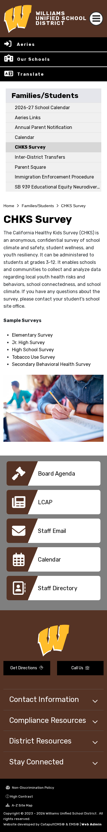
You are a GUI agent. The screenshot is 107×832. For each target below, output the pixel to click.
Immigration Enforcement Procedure (54, 177)
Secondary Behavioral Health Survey (51, 364)
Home (8, 205)
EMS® (74, 824)
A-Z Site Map (22, 805)
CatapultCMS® (53, 824)
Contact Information (44, 699)
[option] (53, 475)
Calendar (24, 137)
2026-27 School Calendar (42, 107)
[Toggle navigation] (96, 18)
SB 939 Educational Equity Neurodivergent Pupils (58, 187)
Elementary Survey (32, 335)
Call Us (77, 668)
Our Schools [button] (33, 59)
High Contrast (21, 796)
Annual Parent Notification (43, 127)
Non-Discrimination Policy (32, 788)
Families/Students (44, 95)
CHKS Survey (30, 147)
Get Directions (24, 668)
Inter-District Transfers (40, 157)
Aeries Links (28, 117)
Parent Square (30, 167)
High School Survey (33, 349)
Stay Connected (36, 762)
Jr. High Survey (28, 342)
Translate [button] (30, 74)
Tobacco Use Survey (33, 357)
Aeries (26, 44)
